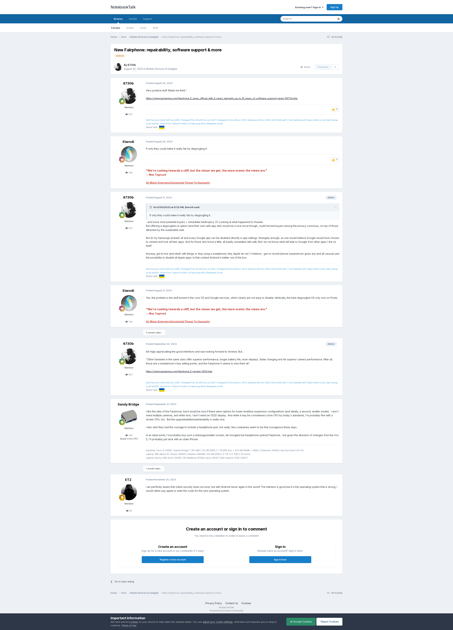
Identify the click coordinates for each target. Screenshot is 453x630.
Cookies (246, 603)
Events (130, 27)
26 (130, 510)
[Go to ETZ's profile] (129, 492)
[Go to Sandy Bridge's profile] (129, 417)
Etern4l (128, 142)
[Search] (338, 19)
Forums (115, 27)
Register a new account (173, 559)
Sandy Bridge (128, 404)
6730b (132, 64)
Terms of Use (129, 625)
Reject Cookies (329, 621)
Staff (155, 27)
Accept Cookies (302, 621)
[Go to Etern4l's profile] (129, 154)
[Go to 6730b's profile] (118, 67)
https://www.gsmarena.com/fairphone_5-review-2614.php (179, 371)
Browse (118, 18)
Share (306, 67)
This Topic (324, 18)
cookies (133, 621)
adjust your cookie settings (218, 621)
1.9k (130, 172)
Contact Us (231, 603)
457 (130, 114)
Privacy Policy (213, 603)
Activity (133, 18)
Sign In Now (280, 559)
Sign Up (334, 7)
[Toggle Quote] (151, 207)
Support (147, 18)
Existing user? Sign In (308, 7)
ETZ (128, 480)
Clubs (143, 27)
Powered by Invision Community (226, 610)
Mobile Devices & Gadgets (161, 68)
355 (130, 435)
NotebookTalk (123, 7)
